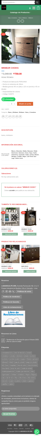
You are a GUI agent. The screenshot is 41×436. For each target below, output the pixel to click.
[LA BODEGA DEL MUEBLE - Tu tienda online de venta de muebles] (3, 7)
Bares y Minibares (23, 17)
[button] (33, 8)
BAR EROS (24, 266)
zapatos (11, 384)
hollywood (4, 362)
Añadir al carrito (25, 104)
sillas (15, 378)
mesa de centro (22, 365)
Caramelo (22, 154)
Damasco (21, 153)
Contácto (27, 428)
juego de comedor (20, 362)
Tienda (16, 428)
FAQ (32, 428)
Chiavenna (14, 154)
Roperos (34, 374)
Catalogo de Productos (20, 12)
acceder (12, 190)
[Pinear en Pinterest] (16, 116)
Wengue (13, 156)
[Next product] (18, 21)
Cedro (35, 153)
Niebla (25, 151)
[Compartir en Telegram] (20, 116)
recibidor (14, 374)
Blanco (13, 151)
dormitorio (19, 356)
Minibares (31, 17)
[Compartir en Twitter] (10, 116)
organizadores (6, 374)
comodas (12, 356)
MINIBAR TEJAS (26, 229)
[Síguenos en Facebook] (3, 291)
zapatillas (4, 384)
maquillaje (13, 365)
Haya (30, 153)
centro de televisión (19, 353)
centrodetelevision (7, 353)
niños (32, 371)
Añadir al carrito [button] (31, 234)
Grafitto (19, 156)
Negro (24, 156)
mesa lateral (5, 368)
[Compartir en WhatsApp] (3, 116)
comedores (5, 356)
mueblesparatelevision (8, 371)
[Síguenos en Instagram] (6, 291)
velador (24, 381)
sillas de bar (22, 378)
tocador (11, 381)
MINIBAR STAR (6, 229)
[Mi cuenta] (30, 8)
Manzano (30, 151)
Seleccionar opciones (10, 234)
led (3, 365)
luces (6, 365)
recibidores (21, 374)
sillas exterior (31, 378)
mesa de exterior (32, 365)
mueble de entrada (27, 368)
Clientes (21, 428)
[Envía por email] (13, 116)
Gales (27, 154)
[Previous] (1, 223)
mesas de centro (15, 368)
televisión (4, 381)
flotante (29, 359)
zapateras (30, 381)
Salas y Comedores (12, 17)
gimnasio (35, 359)
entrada (26, 356)
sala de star (9, 378)
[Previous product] (22, 21)
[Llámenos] (13, 291)
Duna (26, 153)
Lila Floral (30, 156)
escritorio (32, 356)
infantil (11, 362)
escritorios (5, 359)
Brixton (37, 154)
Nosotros (9, 428)
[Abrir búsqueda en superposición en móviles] (20, 2)
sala (3, 378)
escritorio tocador (14, 359)
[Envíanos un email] (10, 291)
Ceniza (32, 154)
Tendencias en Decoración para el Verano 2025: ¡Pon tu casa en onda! (22, 340)
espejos (23, 359)
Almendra (19, 151)
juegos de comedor (31, 362)
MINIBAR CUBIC (6, 266)
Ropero (28, 374)
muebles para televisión (22, 371)
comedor (28, 353)
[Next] (39, 223)
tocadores (17, 381)
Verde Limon (19, 158)
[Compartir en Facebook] (6, 116)
